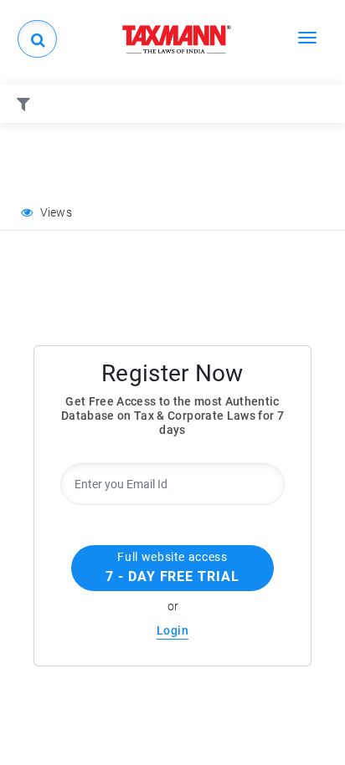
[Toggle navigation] (307, 37)
